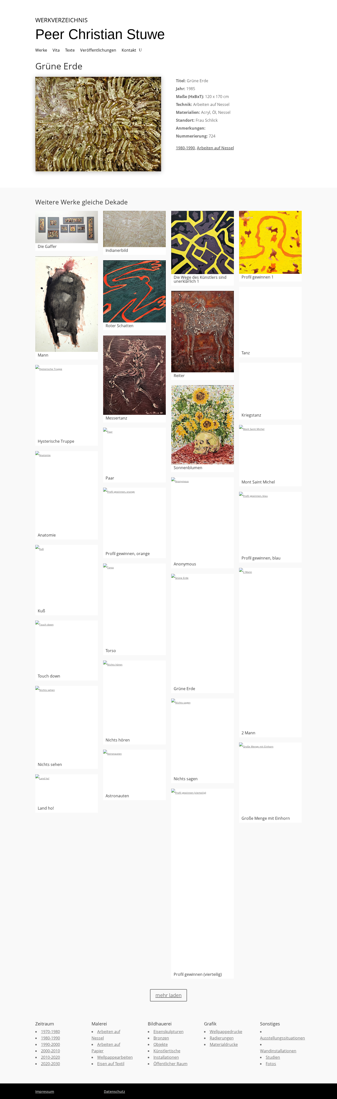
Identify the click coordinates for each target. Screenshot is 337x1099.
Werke (41, 50)
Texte (70, 50)
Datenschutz (114, 1091)
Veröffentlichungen (98, 50)
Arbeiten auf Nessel (215, 148)
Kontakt (129, 50)
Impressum (44, 1091)
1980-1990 (185, 148)
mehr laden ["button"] (168, 995)
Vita (56, 50)
